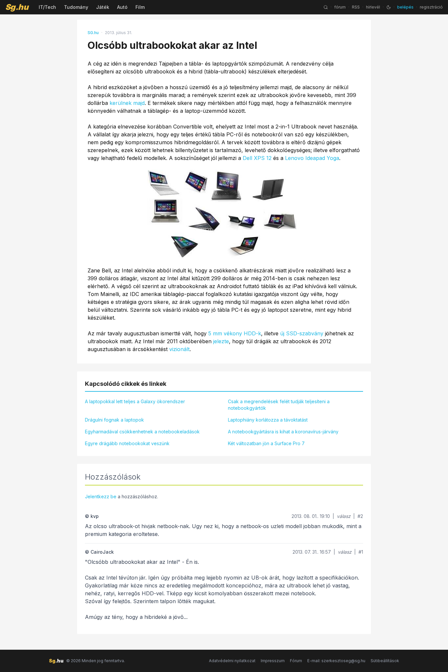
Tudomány (76, 7)
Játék (102, 7)
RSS (356, 7)
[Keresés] (325, 7)
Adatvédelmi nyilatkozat (232, 660)
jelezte (221, 341)
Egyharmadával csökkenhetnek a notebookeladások (142, 431)
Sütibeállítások (385, 660)
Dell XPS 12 (257, 158)
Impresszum (273, 660)
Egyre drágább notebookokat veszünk (127, 443)
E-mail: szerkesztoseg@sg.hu (336, 660)
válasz (344, 516)
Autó (122, 7)
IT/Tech (47, 7)
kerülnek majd (127, 103)
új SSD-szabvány (301, 333)
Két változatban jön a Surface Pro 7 (266, 443)
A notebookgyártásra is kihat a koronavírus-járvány (283, 431)
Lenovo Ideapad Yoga (312, 158)
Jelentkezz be (100, 496)
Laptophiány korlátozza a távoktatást (268, 420)
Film (140, 7)
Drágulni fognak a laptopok (114, 420)
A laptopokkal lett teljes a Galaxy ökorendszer (135, 401)
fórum (340, 7)
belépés (405, 7)
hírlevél (373, 7)
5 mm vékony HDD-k (234, 333)
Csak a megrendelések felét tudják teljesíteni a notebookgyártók (279, 405)
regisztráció (431, 7)
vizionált (179, 349)
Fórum (296, 660)
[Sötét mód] (388, 7)
